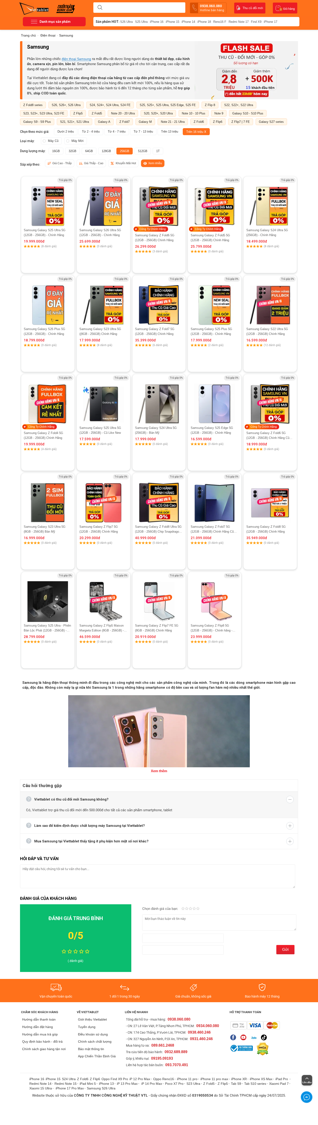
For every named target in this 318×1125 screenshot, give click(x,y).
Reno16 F (219, 21)
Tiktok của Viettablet (265, 1037)
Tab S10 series (255, 1083)
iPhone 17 (270, 21)
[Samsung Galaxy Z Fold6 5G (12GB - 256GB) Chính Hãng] (159, 202)
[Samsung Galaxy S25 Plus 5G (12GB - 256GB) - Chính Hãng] (214, 301)
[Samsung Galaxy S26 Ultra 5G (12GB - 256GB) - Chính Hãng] (103, 202)
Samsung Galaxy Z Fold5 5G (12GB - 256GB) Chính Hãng (210, 238)
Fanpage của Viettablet (234, 1037)
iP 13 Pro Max (127, 1083)
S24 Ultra (69, 1079)
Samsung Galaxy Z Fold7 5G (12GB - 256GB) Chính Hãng (154, 331)
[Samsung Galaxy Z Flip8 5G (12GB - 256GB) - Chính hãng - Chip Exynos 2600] (214, 597)
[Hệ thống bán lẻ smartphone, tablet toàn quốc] (35, 8)
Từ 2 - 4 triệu (91, 131)
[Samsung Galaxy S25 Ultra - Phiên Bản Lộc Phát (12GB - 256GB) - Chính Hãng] (47, 597)
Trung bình (190, 909)
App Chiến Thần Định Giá (97, 1056)
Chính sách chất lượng (95, 1041)
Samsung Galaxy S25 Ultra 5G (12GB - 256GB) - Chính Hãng (44, 232)
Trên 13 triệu (169, 131)
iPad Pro (282, 1079)
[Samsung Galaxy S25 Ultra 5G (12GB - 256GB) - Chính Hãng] (47, 202)
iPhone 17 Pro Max (70, 1088)
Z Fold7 (124, 122)
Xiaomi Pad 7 (279, 1083)
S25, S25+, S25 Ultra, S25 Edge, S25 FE (168, 105)
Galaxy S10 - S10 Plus (247, 113)
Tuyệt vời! (198, 909)
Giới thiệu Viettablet (92, 1019)
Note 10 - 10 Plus (193, 113)
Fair (186, 909)
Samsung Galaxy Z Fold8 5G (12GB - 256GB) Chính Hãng (266, 529)
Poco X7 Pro (174, 1083)
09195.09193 (162, 1058)
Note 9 (218, 113)
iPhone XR (239, 1079)
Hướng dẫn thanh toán (39, 1019)
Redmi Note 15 (65, 1083)
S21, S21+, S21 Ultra (74, 122)
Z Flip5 (78, 113)
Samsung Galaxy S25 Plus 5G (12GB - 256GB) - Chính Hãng (211, 331)
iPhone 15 (172, 21)
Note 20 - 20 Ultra (123, 113)
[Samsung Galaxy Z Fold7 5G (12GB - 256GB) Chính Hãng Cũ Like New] (214, 498)
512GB (142, 151)
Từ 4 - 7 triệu (116, 131)
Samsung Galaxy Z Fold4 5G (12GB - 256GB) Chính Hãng (43, 435)
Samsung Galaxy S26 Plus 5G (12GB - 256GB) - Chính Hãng (44, 331)
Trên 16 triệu (196, 132)
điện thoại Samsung (76, 59)
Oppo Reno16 (163, 1079)
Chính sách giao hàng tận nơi (44, 1049)
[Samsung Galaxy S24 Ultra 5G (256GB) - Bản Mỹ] (159, 399)
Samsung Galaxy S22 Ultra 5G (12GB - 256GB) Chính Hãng (267, 331)
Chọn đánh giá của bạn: (160, 909)
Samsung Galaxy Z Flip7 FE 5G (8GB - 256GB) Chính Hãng (156, 628)
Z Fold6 (199, 122)
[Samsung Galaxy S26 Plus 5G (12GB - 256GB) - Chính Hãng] (47, 301)
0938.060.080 (212, 8)
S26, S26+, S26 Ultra (66, 105)
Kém (183, 909)
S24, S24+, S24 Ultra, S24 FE (110, 105)
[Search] (100, 8)
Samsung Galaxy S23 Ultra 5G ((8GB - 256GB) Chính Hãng (100, 331)
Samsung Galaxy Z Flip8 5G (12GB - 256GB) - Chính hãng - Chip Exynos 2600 (211, 628)
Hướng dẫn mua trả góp (40, 1034)
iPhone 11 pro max (214, 1079)
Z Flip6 (217, 122)
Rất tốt (194, 909)
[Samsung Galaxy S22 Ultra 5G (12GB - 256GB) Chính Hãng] (270, 301)
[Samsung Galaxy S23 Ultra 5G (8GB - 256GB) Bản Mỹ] (47, 498)
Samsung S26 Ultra (101, 1088)
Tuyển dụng (86, 1027)
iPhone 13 (106, 1083)
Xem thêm (159, 771)
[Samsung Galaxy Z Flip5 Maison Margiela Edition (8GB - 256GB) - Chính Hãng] (103, 597)
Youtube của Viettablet (244, 1037)
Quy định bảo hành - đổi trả (42, 1041)
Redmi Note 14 (40, 1083)
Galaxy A (104, 122)
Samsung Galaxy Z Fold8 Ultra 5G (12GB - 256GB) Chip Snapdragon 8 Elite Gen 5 (158, 529)
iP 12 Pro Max (139, 1079)
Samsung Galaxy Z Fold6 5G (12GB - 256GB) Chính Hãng (154, 238)
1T (158, 151)
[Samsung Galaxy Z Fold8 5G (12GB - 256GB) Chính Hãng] (270, 499)
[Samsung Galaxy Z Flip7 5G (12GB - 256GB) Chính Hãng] (103, 499)
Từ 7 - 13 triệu (143, 131)
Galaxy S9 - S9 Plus (37, 122)
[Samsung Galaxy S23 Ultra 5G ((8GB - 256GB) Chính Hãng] (103, 301)
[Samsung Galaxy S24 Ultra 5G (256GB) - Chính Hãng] (270, 202)
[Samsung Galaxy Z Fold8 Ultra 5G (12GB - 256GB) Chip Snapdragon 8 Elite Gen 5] (159, 499)
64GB (89, 151)
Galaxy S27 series (271, 122)
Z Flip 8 (210, 105)
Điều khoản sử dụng (93, 1034)
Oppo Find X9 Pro (114, 1079)
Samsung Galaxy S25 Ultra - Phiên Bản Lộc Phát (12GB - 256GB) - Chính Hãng (47, 628)
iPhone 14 (188, 21)
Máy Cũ (53, 141)
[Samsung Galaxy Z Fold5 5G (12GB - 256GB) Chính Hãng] (214, 202)
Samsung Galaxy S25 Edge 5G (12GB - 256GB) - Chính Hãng (212, 430)
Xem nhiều (155, 163)
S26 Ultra (126, 21)
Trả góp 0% (65, 180)
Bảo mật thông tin (91, 1049)
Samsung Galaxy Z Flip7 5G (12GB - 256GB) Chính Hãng (98, 529)
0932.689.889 (176, 1052)
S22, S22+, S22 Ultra (238, 105)
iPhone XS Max (261, 1079)
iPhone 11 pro (187, 1079)
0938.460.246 (199, 1032)
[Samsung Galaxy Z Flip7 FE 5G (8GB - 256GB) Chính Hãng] (159, 597)
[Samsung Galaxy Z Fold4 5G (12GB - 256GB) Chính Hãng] (47, 400)
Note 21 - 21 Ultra (173, 122)
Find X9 (256, 21)
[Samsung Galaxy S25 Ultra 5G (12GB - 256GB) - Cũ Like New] (103, 399)
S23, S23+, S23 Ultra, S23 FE (43, 113)
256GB (124, 151)
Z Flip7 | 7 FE (240, 122)
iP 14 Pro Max (151, 1083)
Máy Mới (77, 141)
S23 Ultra (193, 1083)
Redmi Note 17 (239, 21)
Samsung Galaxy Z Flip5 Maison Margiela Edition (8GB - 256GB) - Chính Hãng (101, 628)
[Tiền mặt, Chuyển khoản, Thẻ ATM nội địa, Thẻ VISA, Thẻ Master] (255, 1025)
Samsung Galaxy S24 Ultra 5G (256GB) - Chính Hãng (267, 232)
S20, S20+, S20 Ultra (158, 113)
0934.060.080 (207, 1026)
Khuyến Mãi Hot (126, 163)
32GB (72, 151)
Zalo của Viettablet (255, 1037)
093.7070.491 (176, 1065)
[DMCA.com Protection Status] (261, 1049)
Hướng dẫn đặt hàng (37, 1027)
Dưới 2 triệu (66, 131)
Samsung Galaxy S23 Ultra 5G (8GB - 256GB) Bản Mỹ (44, 529)
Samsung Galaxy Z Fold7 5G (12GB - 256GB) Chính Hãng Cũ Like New (212, 529)
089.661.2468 (162, 1045)
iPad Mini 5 (88, 1083)
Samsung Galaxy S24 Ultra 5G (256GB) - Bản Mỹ (156, 430)
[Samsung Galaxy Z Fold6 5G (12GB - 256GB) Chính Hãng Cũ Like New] (270, 400)
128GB (106, 151)
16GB (56, 151)
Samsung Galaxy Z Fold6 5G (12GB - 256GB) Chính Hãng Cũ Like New (267, 435)
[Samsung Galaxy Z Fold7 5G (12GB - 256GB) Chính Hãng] (159, 301)
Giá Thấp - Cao (93, 163)
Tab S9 (236, 1083)
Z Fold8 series (33, 105)
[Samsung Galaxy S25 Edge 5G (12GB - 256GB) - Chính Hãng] (214, 399)
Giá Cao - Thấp (62, 163)
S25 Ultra (141, 21)
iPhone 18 (204, 21)
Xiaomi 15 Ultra (40, 1088)
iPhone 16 (156, 21)
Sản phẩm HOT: (107, 21)
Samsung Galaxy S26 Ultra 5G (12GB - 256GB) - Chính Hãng (100, 232)
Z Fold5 (97, 113)
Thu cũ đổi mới (253, 8)
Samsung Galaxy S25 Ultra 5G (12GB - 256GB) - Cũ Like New (100, 430)
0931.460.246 (201, 1039)
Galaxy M (145, 122)
